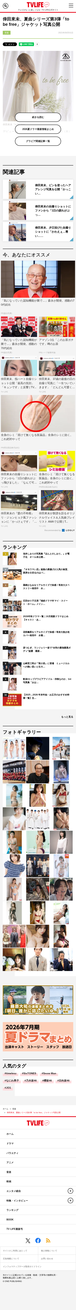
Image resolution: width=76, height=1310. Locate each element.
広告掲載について (11, 1258)
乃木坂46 (31, 1080)
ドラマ (10, 1143)
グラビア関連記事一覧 (38, 141)
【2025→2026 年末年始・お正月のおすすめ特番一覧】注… (46, 696)
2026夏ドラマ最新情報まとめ (38, 129)
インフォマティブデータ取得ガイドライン (22, 1266)
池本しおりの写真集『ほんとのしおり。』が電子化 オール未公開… (46, 555)
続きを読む (38, 117)
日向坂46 (64, 1080)
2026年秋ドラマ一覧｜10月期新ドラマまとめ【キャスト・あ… (45, 618)
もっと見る (67, 716)
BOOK (9, 1219)
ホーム (5, 1109)
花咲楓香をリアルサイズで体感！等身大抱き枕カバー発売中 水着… (46, 634)
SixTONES (29, 1073)
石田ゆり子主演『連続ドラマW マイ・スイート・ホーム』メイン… (45, 602)
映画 (8, 1181)
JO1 (8, 1087)
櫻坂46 (48, 1080)
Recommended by (52, 530)
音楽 (14, 1109)
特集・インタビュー (17, 1200)
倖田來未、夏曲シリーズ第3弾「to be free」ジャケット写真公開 (34, 1112)
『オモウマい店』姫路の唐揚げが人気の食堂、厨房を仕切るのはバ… (46, 571)
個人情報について (49, 1251)
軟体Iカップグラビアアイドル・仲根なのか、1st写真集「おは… (47, 681)
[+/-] (70, 1191)
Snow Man (49, 1073)
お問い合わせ (47, 1258)
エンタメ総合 (13, 1191)
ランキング (12, 1210)
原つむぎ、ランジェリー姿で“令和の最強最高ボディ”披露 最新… (47, 649)
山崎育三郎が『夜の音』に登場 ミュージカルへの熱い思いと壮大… (46, 665)
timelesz (11, 1073)
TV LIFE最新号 (14, 1229)
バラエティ (12, 1153)
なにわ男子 (12, 1080)
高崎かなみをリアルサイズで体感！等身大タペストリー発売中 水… (46, 587)
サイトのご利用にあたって (15, 1251)
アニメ (10, 1162)
